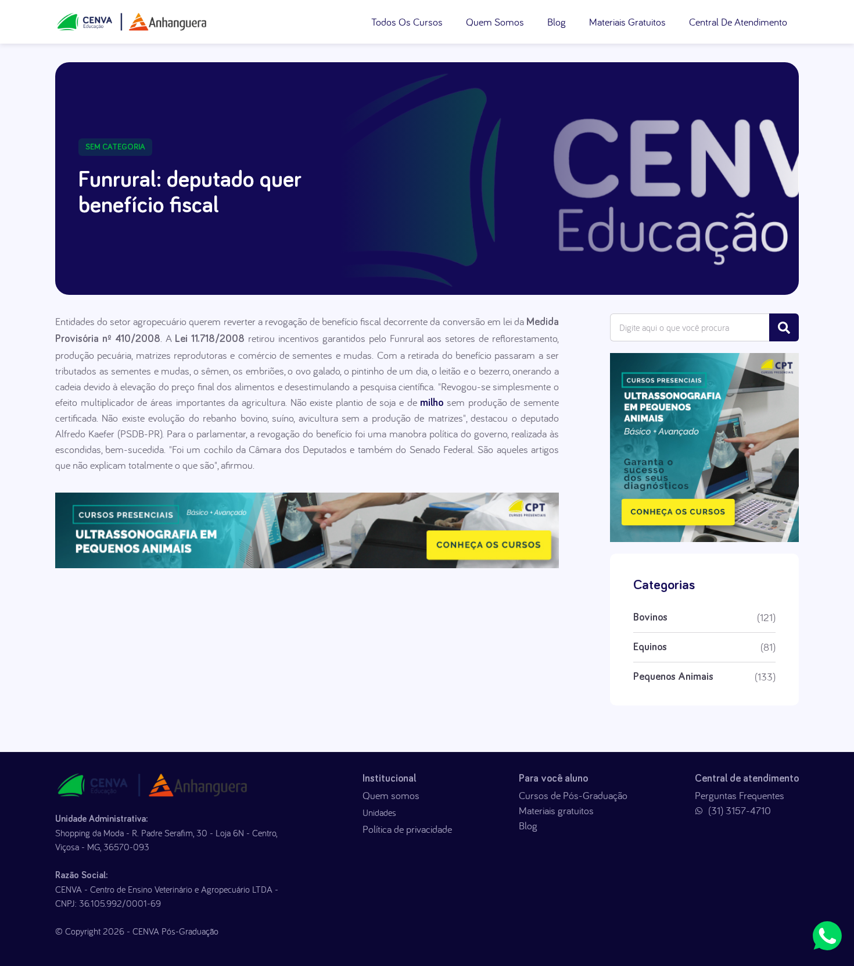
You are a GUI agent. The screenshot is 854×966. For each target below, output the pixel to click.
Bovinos (650, 617)
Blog (556, 21)
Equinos (650, 647)
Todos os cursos (407, 21)
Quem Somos (495, 21)
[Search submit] (784, 327)
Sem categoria (115, 147)
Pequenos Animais (673, 677)
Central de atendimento (738, 21)
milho (430, 403)
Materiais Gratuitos (627, 21)
